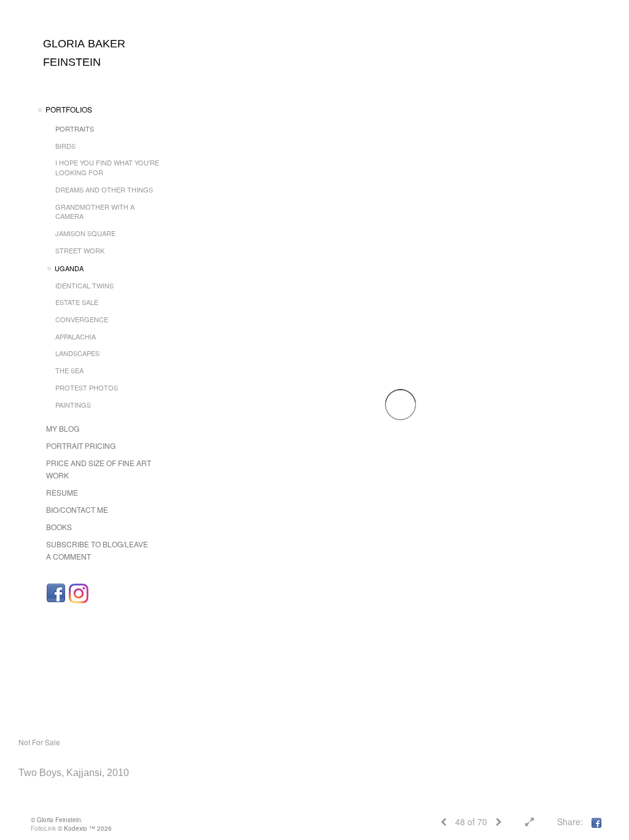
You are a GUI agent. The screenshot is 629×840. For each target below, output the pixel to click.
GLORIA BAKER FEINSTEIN (84, 53)
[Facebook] (56, 593)
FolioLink (43, 828)
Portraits (74, 128)
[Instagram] (78, 593)
